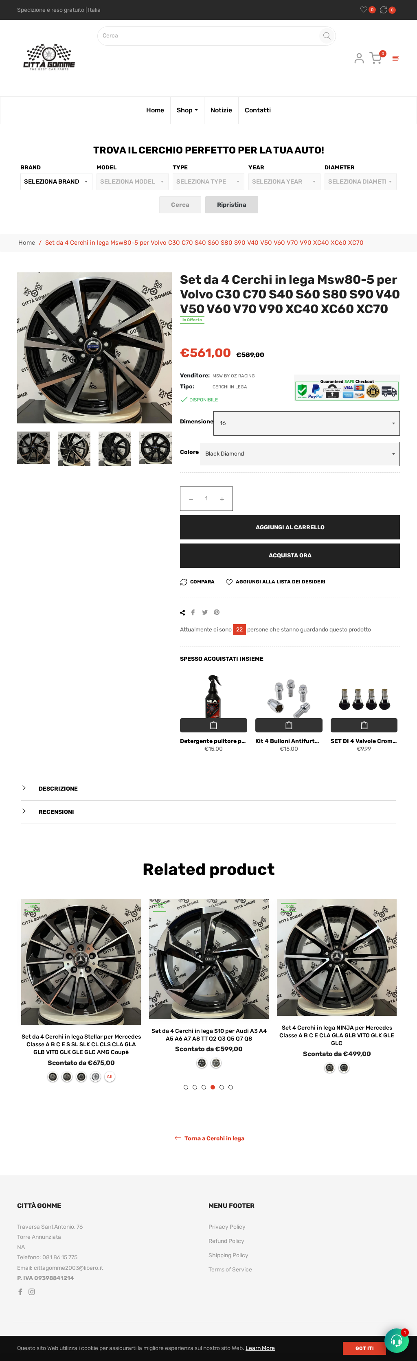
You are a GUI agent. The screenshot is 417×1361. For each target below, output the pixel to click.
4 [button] (213, 1087)
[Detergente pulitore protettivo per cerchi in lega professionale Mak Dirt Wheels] (213, 699)
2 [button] (195, 1087)
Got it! (364, 1348)
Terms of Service (230, 1269)
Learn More (260, 1348)
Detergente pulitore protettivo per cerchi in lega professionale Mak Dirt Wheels (213, 741)
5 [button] (221, 1087)
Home (26, 242)
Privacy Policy (227, 1226)
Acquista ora (290, 555)
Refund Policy (226, 1241)
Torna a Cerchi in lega (213, 1138)
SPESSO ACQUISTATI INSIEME (221, 658)
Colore (189, 452)
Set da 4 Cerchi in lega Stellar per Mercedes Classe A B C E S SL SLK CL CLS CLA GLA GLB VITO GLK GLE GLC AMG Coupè (81, 1044)
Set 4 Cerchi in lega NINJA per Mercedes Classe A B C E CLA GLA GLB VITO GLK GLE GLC (336, 1035)
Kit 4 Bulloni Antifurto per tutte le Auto (289, 741)
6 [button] (230, 1087)
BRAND (30, 167)
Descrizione (57, 788)
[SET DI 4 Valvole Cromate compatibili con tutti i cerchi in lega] (364, 699)
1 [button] (186, 1087)
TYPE (180, 167)
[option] (81, 994)
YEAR (256, 167)
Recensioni (55, 812)
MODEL (106, 167)
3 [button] (204, 1087)
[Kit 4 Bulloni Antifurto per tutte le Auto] (289, 699)
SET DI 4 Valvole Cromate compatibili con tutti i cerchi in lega (364, 741)
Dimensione (196, 421)
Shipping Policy (228, 1255)
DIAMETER (340, 167)
